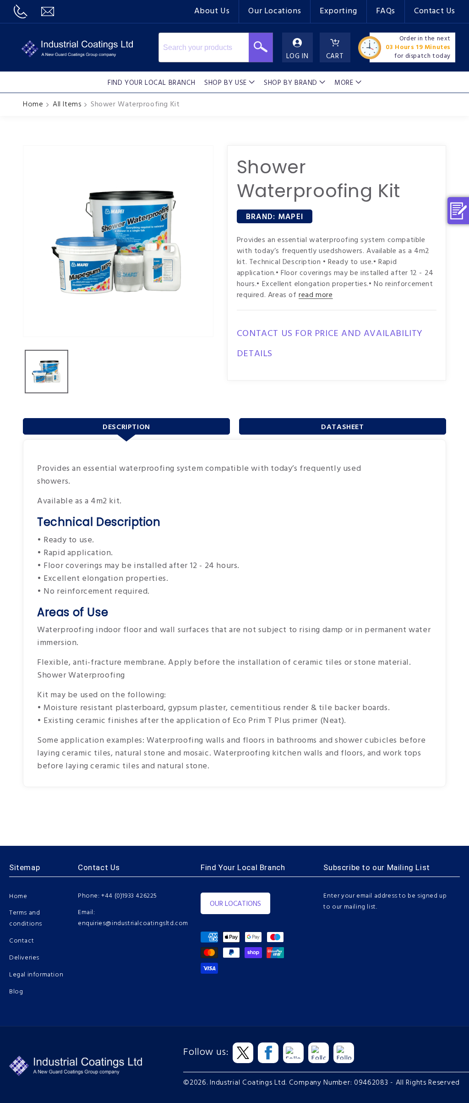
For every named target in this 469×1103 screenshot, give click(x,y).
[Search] (261, 47)
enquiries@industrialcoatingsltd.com (133, 923)
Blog (16, 992)
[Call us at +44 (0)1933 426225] (20, 11)
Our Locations (274, 11)
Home (33, 104)
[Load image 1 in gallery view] (46, 371)
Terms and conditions (25, 918)
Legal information (36, 975)
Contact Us (434, 11)
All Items (67, 104)
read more (316, 295)
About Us (212, 11)
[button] (229, 82)
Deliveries (24, 958)
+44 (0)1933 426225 (129, 896)
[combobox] (203, 47)
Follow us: (205, 1052)
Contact (21, 941)
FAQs (385, 11)
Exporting (338, 11)
